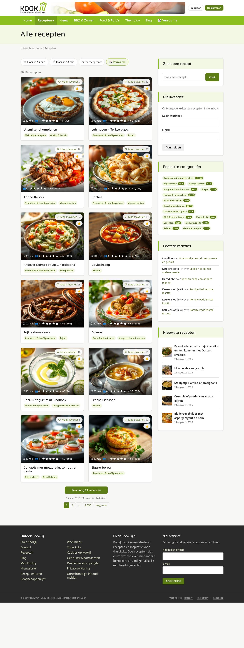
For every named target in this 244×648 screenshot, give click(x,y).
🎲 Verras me (167, 20)
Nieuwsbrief (29, 568)
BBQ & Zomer (84, 20)
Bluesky (188, 597)
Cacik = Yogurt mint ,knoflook (45, 400)
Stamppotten (66, 270)
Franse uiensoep (103, 400)
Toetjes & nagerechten (37, 405)
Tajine (63, 338)
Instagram (202, 597)
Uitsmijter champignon (40, 129)
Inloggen (196, 7)
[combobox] (183, 77)
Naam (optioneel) (172, 116)
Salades (171, 228)
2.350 (88, 505)
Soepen (97, 270)
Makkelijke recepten (35, 135)
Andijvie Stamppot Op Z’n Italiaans (49, 264)
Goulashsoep (100, 264)
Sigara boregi (101, 467)
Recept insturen (31, 574)
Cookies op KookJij (79, 552)
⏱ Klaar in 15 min (34, 62)
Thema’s (131, 20)
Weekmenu (74, 542)
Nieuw (63, 20)
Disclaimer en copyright (83, 563)
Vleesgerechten (68, 202)
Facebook (218, 597)
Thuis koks (74, 547)
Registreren (214, 7)
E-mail (166, 129)
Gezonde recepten (196, 228)
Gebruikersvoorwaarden (83, 558)
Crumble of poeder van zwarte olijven (193, 398)
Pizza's (131, 135)
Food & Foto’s (109, 20)
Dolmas (96, 332)
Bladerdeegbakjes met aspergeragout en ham (189, 416)
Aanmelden (173, 147)
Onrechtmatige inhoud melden (82, 576)
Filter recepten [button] (92, 62)
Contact (26, 547)
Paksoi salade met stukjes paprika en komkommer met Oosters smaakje (196, 350)
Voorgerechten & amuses (132, 338)
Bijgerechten (31, 477)
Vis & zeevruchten (176, 200)
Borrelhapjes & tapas (103, 338)
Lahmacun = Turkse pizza (109, 129)
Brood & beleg (50, 477)
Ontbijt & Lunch (58, 135)
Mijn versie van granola (189, 368)
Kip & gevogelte (196, 222)
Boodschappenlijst (33, 579)
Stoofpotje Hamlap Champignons (195, 383)
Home (27, 20)
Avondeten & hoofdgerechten (108, 135)
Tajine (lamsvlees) (37, 332)
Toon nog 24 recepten (86, 490)
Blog (148, 20)
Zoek (212, 77)
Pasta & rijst (205, 217)
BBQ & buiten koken (177, 217)
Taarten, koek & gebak (178, 211)
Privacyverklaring (78, 568)
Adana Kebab (34, 197)
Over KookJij (29, 542)
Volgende (101, 505)
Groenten (172, 222)
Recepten (45, 20)
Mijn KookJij (28, 563)
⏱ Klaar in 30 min (63, 62)
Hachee (97, 197)
